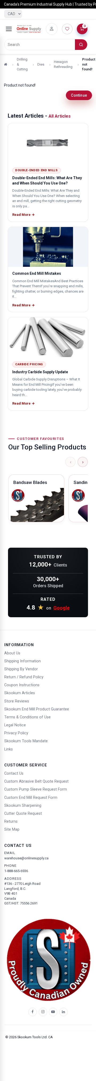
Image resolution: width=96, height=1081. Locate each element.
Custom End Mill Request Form (30, 797)
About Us (12, 653)
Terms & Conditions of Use (27, 717)
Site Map (11, 829)
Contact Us (13, 773)
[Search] (81, 44)
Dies (40, 64)
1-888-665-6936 (16, 871)
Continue (79, 95)
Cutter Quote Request (23, 813)
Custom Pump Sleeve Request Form (35, 789)
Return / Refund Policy (23, 677)
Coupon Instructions (21, 685)
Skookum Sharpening (22, 805)
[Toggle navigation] (8, 28)
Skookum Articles (19, 693)
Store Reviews (16, 701)
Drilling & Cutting (22, 64)
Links (8, 749)
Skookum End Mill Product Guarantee (36, 709)
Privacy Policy (16, 733)
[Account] (52, 29)
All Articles (60, 116)
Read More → (23, 215)
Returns (11, 821)
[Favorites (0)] (67, 29)
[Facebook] (32, 1012)
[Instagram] (43, 1012)
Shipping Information (22, 661)
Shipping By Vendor (21, 669)
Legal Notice (15, 725)
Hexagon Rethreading (63, 64)
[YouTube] (53, 1012)
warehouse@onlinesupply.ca (26, 858)
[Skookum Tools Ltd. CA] (29, 28)
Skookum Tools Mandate (26, 741)
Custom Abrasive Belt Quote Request (36, 781)
